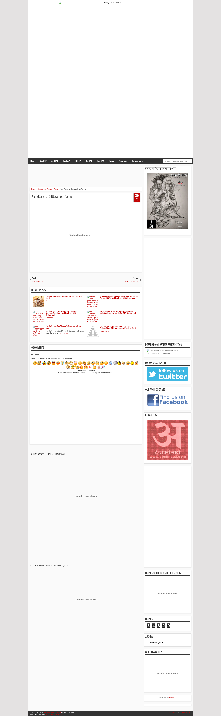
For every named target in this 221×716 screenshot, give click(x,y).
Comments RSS (186, 712)
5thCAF (89, 161)
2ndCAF (54, 161)
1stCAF (43, 161)
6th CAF (100, 161)
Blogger (172, 697)
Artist (111, 161)
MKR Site (59, 714)
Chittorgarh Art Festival (52, 712)
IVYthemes (50, 714)
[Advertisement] (82, 174)
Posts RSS (173, 712)
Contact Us (136, 161)
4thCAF (78, 161)
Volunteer (123, 161)
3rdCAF (66, 161)
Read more (50, 301)
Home (32, 161)
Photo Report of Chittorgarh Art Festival (52, 196)
